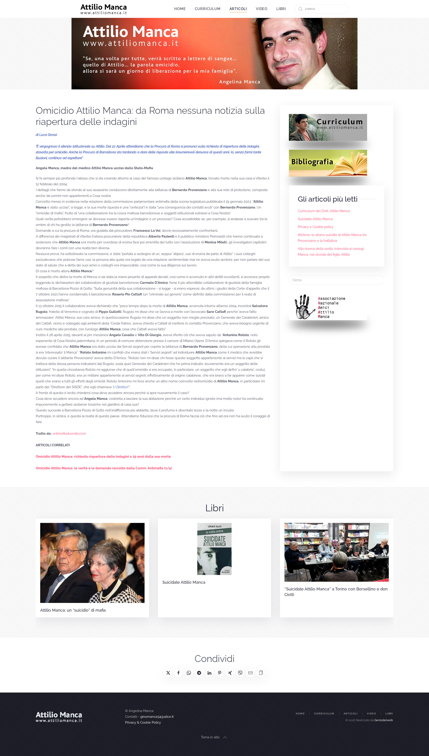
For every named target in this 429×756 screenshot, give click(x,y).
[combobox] (322, 8)
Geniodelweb (383, 720)
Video (261, 9)
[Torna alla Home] (103, 9)
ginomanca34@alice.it (157, 717)
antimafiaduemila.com (69, 434)
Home (180, 9)
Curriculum (208, 9)
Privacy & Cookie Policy (143, 722)
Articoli (351, 713)
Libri (281, 9)
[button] (261, 673)
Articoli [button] (238, 9)
